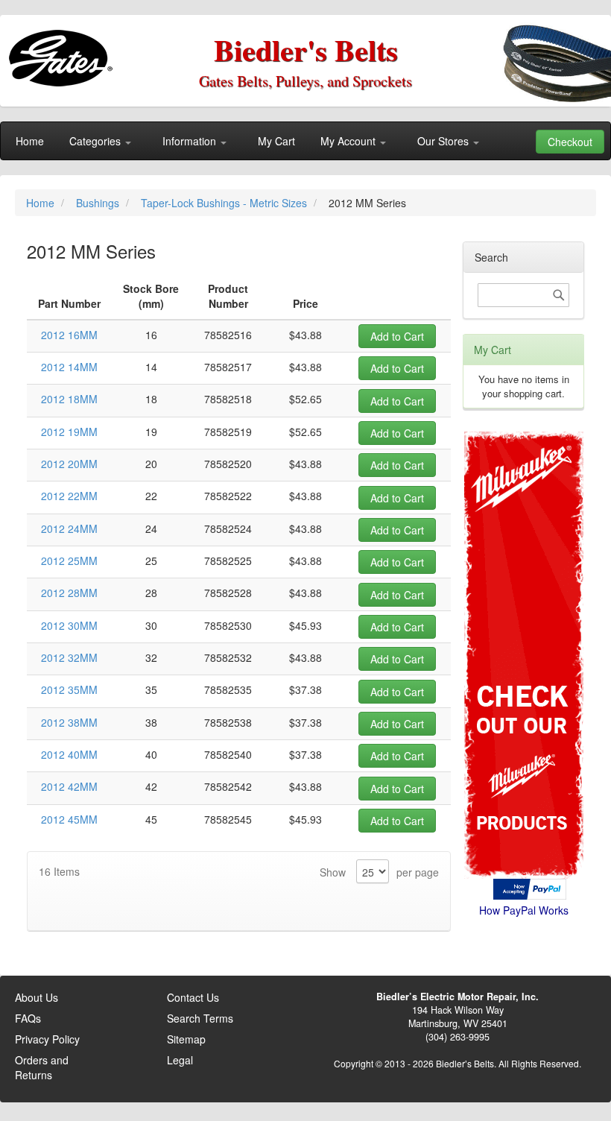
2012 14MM (69, 366)
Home (41, 202)
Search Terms (200, 1018)
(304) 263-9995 (457, 1036)
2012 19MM (69, 431)
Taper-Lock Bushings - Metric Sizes (225, 202)
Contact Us (193, 997)
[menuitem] (30, 141)
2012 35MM (69, 689)
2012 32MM (69, 657)
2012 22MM (69, 495)
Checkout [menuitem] (570, 141)
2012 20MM (69, 463)
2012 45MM (69, 819)
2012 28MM (69, 592)
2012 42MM (69, 786)
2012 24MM (69, 528)
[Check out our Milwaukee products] (524, 599)
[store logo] (64, 52)
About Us (36, 997)
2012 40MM (69, 754)
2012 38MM (69, 722)
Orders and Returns (42, 1067)
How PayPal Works (524, 910)
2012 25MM (69, 560)
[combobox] (524, 295)
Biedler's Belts (306, 50)
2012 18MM (69, 398)
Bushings (99, 202)
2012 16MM (69, 334)
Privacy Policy (47, 1039)
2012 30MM (69, 625)
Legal (180, 1059)
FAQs (28, 1018)
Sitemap (186, 1039)
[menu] (305, 141)
